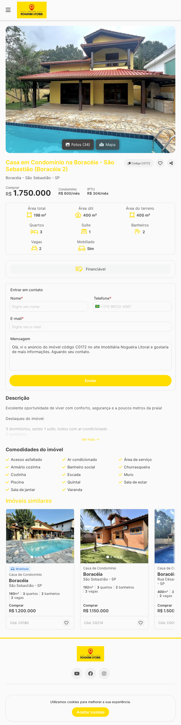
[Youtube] (76, 673)
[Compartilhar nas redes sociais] (171, 163)
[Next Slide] (171, 89)
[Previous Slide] (10, 89)
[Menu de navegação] (8, 10)
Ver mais (88, 439)
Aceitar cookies (91, 712)
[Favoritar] (160, 163)
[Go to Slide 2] (35, 557)
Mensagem (20, 338)
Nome (16, 298)
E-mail (17, 318)
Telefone (102, 298)
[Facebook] (90, 673)
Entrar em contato (26, 289)
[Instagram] (104, 673)
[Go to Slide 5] (45, 557)
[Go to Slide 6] (48, 557)
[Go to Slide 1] (31, 557)
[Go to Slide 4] (42, 557)
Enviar (90, 380)
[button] (90, 89)
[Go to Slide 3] (39, 557)
